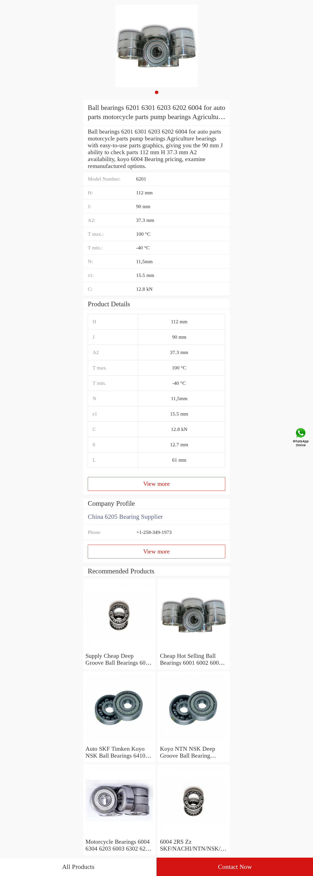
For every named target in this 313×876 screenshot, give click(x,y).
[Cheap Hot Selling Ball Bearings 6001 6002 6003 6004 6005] (194, 649)
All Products (78, 866)
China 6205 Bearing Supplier (125, 516)
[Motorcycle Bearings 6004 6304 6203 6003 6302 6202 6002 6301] (119, 834)
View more (156, 483)
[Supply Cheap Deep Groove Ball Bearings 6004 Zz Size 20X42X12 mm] (119, 649)
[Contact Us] (301, 438)
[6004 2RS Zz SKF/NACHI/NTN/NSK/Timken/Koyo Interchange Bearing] (194, 834)
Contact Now (235, 866)
